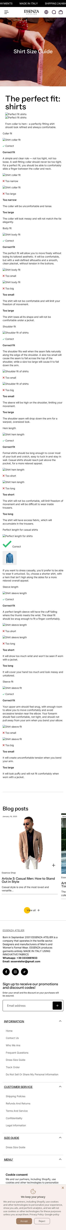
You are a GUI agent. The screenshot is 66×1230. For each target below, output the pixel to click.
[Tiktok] (24, 971)
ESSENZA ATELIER (13, 930)
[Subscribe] (57, 1006)
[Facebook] (6, 971)
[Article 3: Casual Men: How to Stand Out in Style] (30, 841)
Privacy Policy (37, 1214)
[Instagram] (15, 971)
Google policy (52, 1214)
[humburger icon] (6, 12)
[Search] (53, 12)
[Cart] (60, 12)
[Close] (63, 1188)
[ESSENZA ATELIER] (31, 12)
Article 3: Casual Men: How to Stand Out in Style (28, 880)
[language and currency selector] (46, 12)
